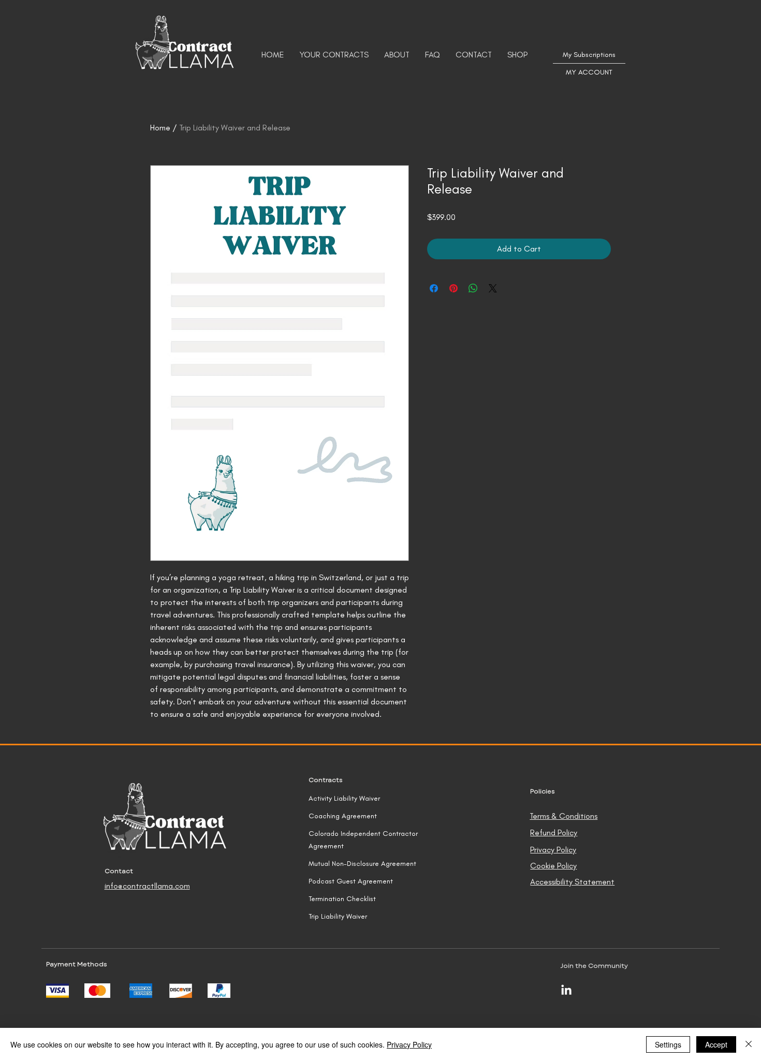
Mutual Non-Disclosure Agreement (362, 863)
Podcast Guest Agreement (351, 881)
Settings (668, 1044)
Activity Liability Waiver (344, 798)
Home (160, 127)
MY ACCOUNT (589, 72)
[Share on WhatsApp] (473, 288)
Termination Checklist (342, 898)
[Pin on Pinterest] (453, 288)
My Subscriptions (589, 54)
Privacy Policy (409, 1044)
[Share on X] (493, 288)
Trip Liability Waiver (338, 916)
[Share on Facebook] (434, 288)
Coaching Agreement (343, 816)
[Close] (748, 1044)
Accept (716, 1044)
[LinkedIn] (566, 990)
